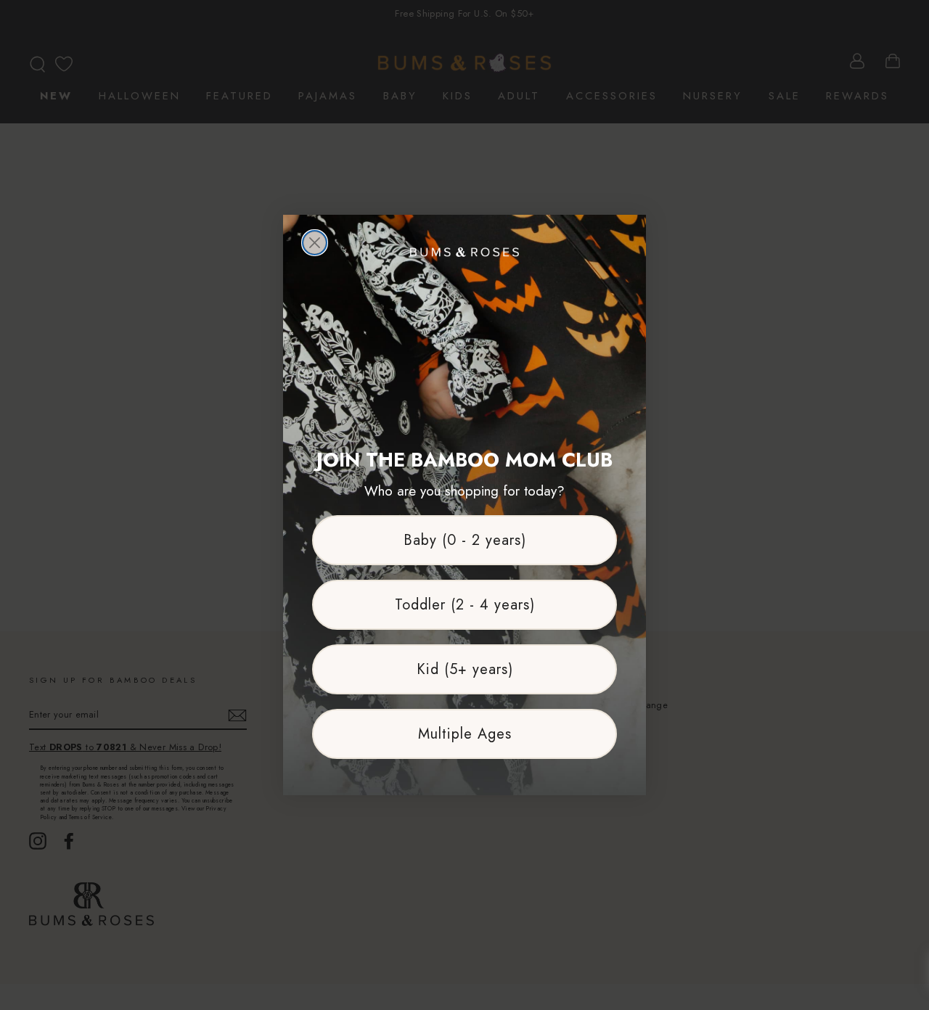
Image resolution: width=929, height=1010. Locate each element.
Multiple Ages (465, 733)
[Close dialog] (315, 243)
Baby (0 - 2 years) (465, 540)
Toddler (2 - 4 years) (465, 604)
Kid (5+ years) (465, 669)
